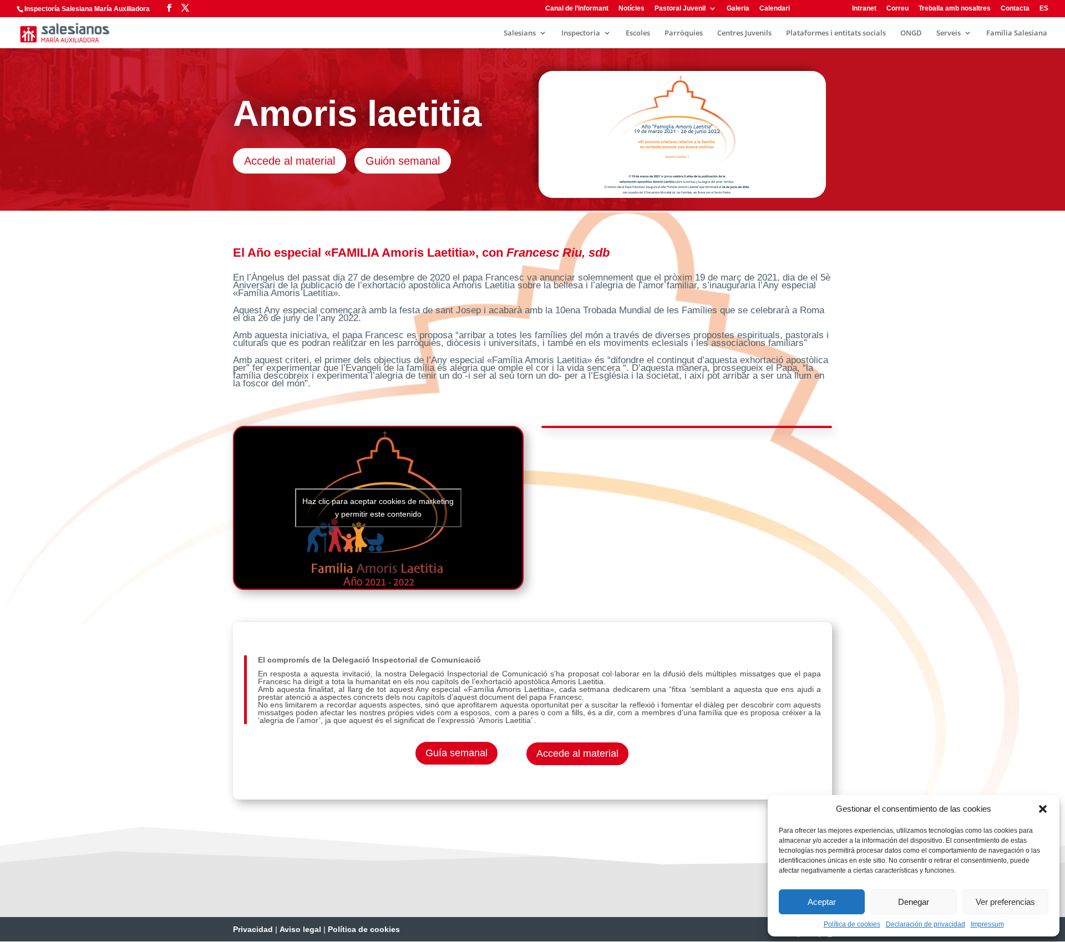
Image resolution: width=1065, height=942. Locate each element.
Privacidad (253, 929)
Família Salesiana (1016, 33)
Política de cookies (852, 924)
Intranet (864, 8)
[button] (1042, 808)
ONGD (911, 33)
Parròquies (684, 33)
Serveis (948, 33)
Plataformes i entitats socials (836, 33)
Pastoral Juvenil (680, 8)
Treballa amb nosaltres (955, 8)
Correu (897, 8)
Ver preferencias (1005, 902)
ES (1043, 8)
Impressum (987, 924)
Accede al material (289, 161)
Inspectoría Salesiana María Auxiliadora (87, 9)
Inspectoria (580, 33)
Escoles (638, 33)
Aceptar (822, 902)
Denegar (913, 902)
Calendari (774, 8)
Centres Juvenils (744, 33)
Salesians (520, 33)
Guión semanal (403, 161)
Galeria (738, 8)
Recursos (815, 8)
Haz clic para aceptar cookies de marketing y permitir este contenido (378, 507)
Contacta (1015, 8)
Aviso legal (300, 929)
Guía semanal (456, 752)
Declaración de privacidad (925, 924)
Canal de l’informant (576, 8)
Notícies (631, 8)
